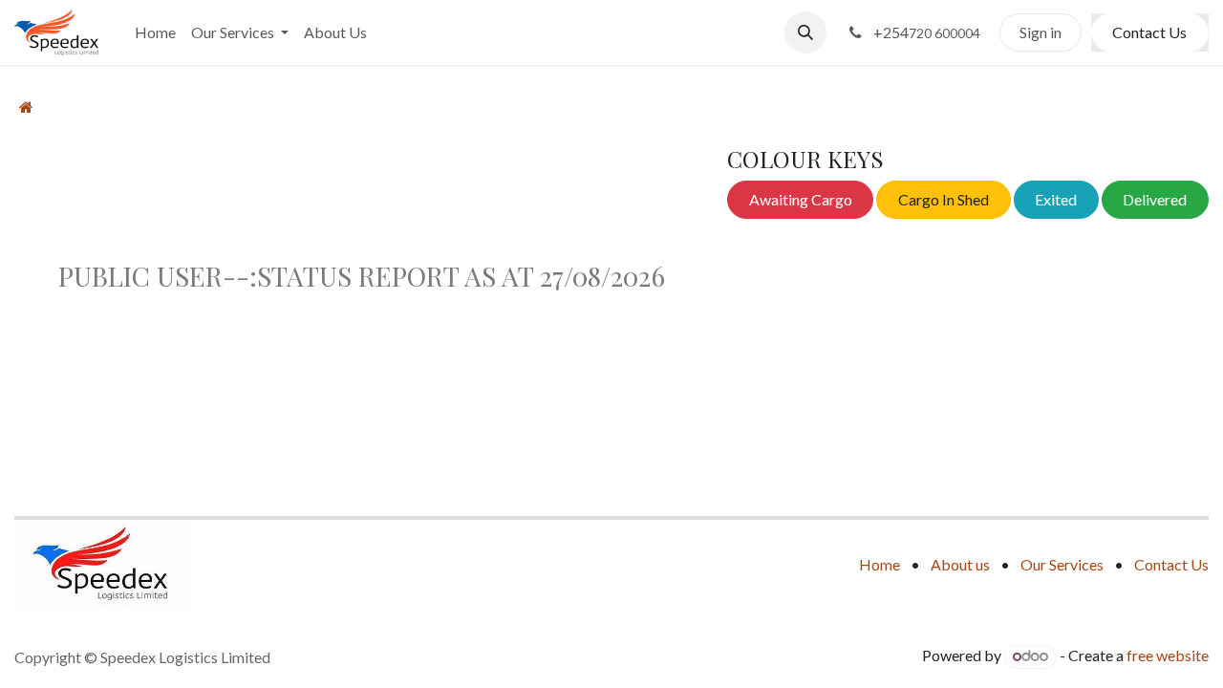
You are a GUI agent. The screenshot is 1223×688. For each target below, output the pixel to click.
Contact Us (1149, 32)
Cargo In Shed (943, 199)
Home (879, 564)
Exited (1056, 199)
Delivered (1155, 199)
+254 (925, 32)
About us (960, 564)
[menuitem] (155, 32)
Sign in (1040, 32)
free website (1167, 655)
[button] (805, 32)
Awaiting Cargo (800, 199)
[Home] (26, 106)
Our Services (1062, 564)
